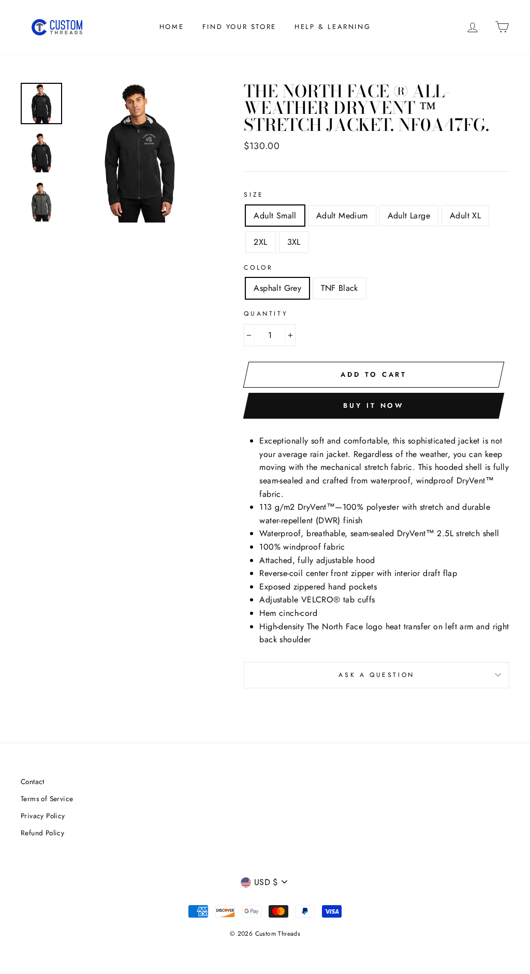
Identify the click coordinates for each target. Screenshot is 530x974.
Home (171, 27)
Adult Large (409, 216)
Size (253, 194)
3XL (294, 242)
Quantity (266, 313)
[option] (140, 153)
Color (258, 267)
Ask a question (376, 675)
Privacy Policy (43, 815)
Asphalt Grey (277, 288)
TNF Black (339, 288)
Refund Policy (42, 833)
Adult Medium (342, 216)
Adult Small (275, 216)
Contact (33, 781)
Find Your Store (239, 27)
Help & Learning (333, 27)
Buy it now (373, 405)
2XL (260, 242)
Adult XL (465, 216)
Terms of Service (47, 798)
